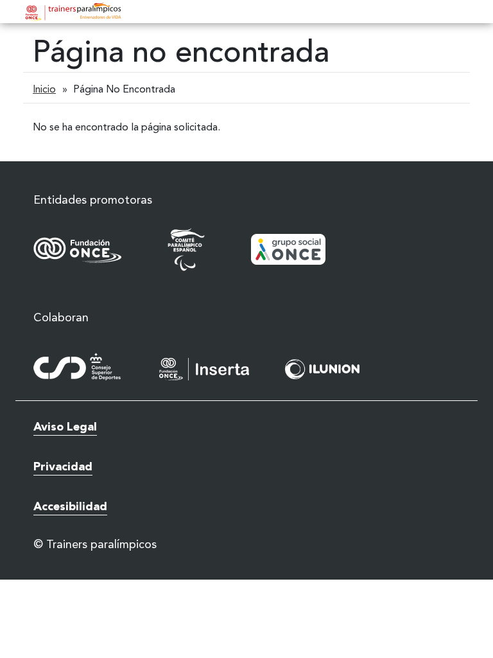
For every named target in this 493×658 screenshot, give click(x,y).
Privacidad (62, 467)
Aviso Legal (65, 427)
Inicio (44, 90)
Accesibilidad (70, 507)
